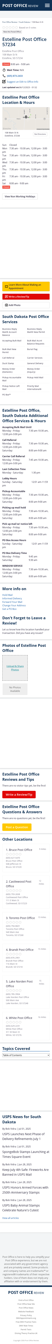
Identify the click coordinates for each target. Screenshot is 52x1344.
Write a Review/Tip (19, 296)
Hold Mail (7, 595)
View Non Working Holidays (20, 196)
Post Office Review (9, 22)
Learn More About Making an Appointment (25, 286)
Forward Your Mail (12, 602)
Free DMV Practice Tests (26, 1322)
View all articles (10, 1218)
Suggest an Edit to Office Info (22, 81)
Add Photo (15, 305)
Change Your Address (14, 605)
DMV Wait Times (26, 1325)
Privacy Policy (26, 1315)
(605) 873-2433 (15, 75)
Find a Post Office (26, 1300)
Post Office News (26, 1307)
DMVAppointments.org (26, 1318)
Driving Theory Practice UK (26, 1333)
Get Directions (40, 134)
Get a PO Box (9, 609)
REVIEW (20, 6)
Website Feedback (26, 1311)
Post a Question (17, 827)
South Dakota (24, 22)
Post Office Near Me (26, 1304)
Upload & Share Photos (15, 668)
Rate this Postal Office (12, 31)
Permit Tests (26, 1329)
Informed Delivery (12, 598)
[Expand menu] (47, 5)
